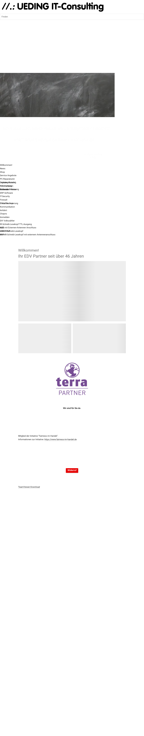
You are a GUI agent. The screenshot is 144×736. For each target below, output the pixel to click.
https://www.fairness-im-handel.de (60, 439)
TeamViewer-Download (29, 487)
